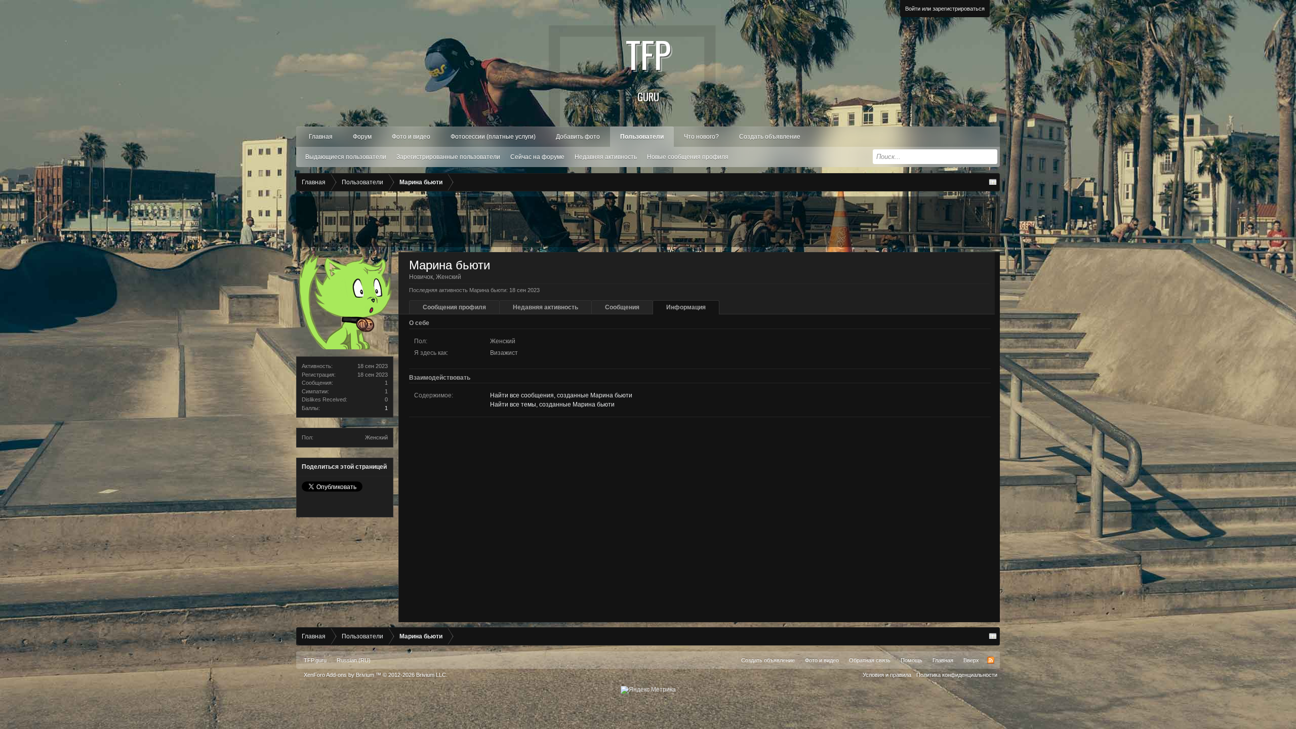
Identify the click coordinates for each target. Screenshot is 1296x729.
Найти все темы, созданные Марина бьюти (552, 404)
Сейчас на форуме (537, 156)
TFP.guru (315, 660)
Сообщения (622, 307)
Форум (362, 136)
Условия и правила (887, 675)
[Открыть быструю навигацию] (993, 182)
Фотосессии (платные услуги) (493, 136)
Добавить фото (578, 136)
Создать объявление (769, 136)
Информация (686, 307)
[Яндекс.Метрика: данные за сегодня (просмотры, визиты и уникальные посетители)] (648, 690)
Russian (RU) (354, 660)
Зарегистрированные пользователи (448, 156)
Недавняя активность (606, 156)
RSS (991, 660)
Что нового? (701, 136)
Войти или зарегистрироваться (945, 9)
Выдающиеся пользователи (345, 156)
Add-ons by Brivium (376, 675)
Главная (321, 136)
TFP (648, 65)
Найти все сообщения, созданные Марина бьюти (561, 395)
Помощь (911, 660)
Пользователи (642, 136)
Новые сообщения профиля (687, 156)
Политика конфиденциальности (956, 675)
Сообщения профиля (454, 307)
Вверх (971, 660)
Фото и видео (411, 136)
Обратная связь (869, 660)
